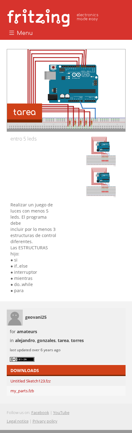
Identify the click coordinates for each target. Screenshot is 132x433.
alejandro (25, 340)
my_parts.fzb (22, 390)
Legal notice (18, 421)
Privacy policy (45, 421)
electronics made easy (87, 17)
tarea (63, 340)
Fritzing (53, 17)
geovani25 (36, 317)
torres (77, 340)
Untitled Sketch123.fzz (30, 381)
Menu (24, 33)
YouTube (61, 412)
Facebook (40, 412)
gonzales (46, 340)
